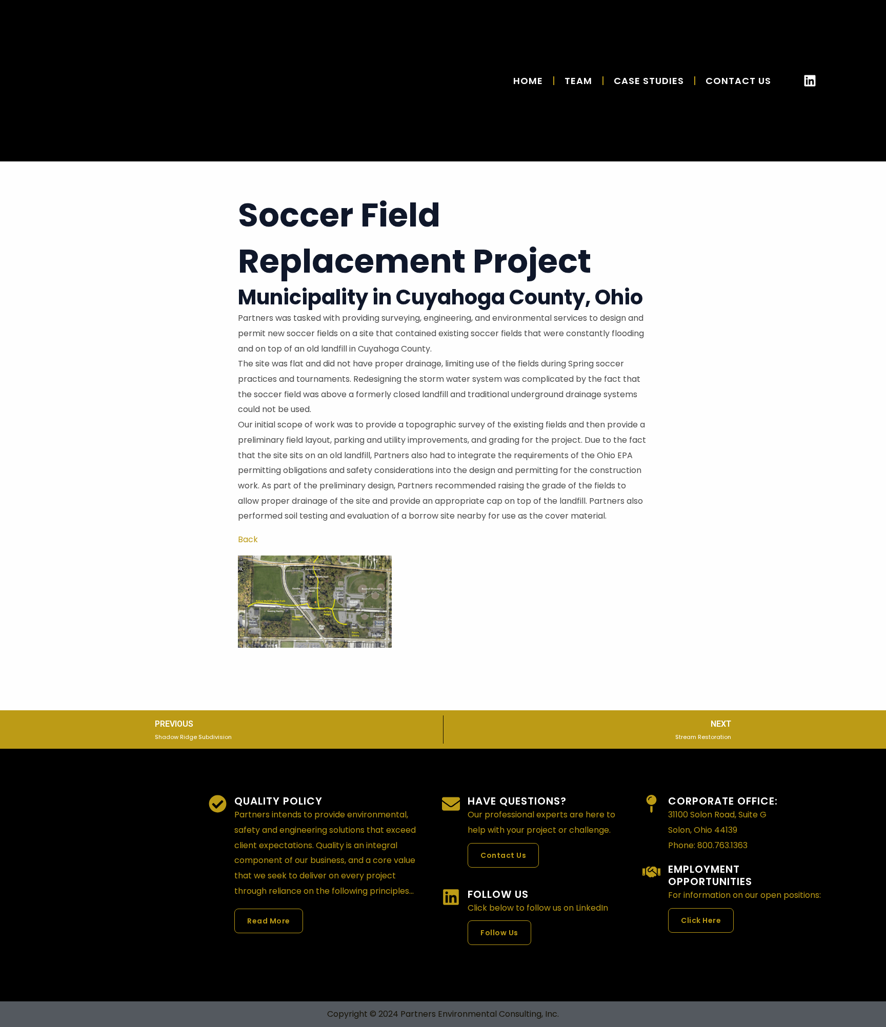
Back (248, 539)
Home (528, 80)
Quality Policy (278, 801)
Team (578, 80)
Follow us (498, 894)
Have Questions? (517, 801)
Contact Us (738, 80)
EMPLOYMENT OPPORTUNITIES (710, 875)
